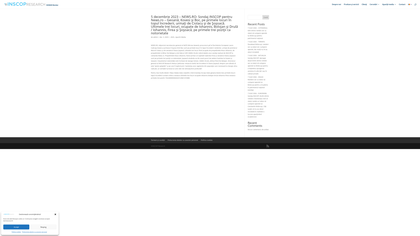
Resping (43, 227)
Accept (16, 227)
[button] (55, 214)
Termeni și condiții (158, 140)
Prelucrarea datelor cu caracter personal (34, 232)
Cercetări (373, 5)
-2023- (172, 37)
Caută (266, 17)
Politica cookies (16, 232)
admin (155, 37)
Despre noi (336, 5)
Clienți (364, 5)
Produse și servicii (351, 5)
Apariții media (388, 5)
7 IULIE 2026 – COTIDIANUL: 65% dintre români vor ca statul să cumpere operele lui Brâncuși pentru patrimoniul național (258, 33)
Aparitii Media (180, 37)
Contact (402, 5)
